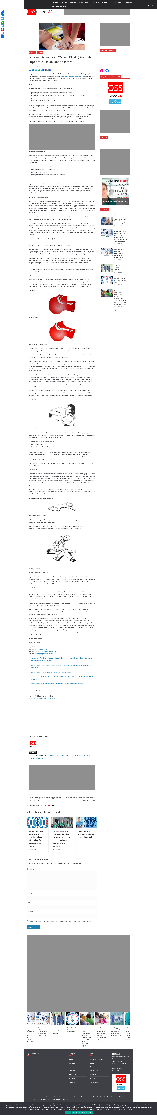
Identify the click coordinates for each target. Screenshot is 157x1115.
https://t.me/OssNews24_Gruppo (48, 651)
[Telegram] (2, 18)
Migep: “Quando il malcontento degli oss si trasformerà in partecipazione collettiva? (106, 1032)
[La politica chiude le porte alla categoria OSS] (107, 250)
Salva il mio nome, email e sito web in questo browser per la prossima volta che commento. (60, 921)
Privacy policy (94, 1067)
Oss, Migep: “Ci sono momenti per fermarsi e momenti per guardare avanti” (120, 301)
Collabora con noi (59, 7)
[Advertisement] (97, 11)
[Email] (2, 33)
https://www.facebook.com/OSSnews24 (42, 699)
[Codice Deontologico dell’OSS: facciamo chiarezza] (107, 237)
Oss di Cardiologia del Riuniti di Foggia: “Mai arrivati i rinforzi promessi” (45, 799)
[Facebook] (2, 11)
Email (29, 903)
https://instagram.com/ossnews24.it (45, 654)
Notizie (71, 1059)
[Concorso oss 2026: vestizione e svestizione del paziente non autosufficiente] (107, 221)
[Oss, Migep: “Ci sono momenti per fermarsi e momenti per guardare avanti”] (107, 300)
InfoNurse (117, 2)
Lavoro (64, 2)
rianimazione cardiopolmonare (72, 76)
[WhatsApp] (2, 22)
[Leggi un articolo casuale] (152, 5)
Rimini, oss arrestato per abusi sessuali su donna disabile (121, 1030)
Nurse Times (128, 2)
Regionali (94, 2)
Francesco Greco (42, 66)
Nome (29, 894)
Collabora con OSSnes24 (97, 1059)
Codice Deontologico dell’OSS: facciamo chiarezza (120, 237)
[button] (98, 2)
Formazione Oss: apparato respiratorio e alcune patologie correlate (79, 799)
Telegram (93, 1078)
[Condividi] (2, 36)
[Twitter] (2, 26)
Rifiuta (75, 1112)
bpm (70, 581)
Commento (31, 869)
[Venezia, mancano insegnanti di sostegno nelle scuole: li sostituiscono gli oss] (107, 284)
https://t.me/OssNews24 (42, 649)
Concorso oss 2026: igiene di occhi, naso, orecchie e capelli (51, 672)
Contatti (102, 145)
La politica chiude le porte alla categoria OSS (120, 249)
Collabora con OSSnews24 (108, 142)
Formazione (106, 2)
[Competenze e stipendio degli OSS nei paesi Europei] (86, 818)
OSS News (55, 2)
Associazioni (83, 2)
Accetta (68, 1112)
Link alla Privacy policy (85, 1112)
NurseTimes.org (75, 1097)
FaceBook (93, 1074)
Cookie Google (94, 1071)
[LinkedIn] (2, 15)
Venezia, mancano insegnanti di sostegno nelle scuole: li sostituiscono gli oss (120, 286)
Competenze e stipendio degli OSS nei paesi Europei (85, 834)
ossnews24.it (37, 1097)
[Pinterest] (2, 29)
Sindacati (73, 2)
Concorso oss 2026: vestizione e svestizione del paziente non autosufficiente (57, 684)
